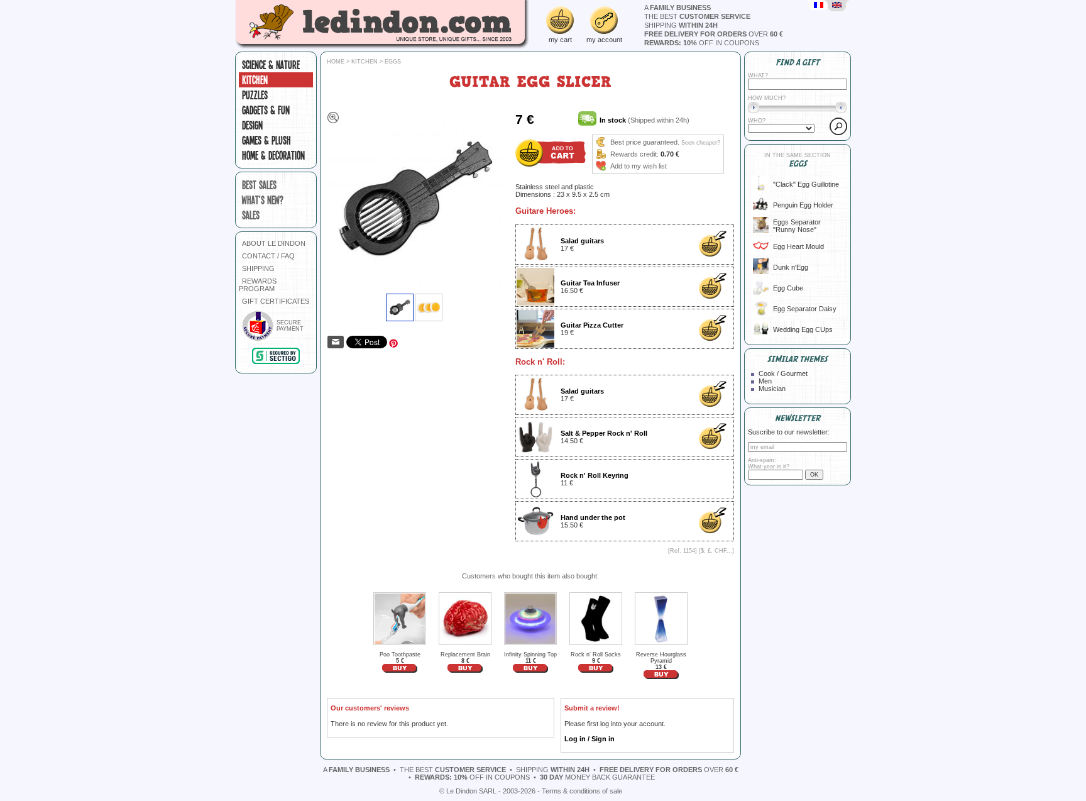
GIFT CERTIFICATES (275, 301)
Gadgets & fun (266, 110)
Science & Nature (271, 64)
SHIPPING (258, 268)
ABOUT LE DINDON (273, 243)
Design (252, 125)
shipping (681, 25)
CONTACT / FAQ (268, 256)
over (713, 34)
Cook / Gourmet (783, 373)
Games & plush (266, 140)
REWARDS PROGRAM (258, 284)
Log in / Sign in (589, 739)
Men (765, 381)
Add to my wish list (638, 166)
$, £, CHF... (716, 551)
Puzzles (255, 94)
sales (251, 215)
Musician (772, 388)
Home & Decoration (273, 155)
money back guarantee (597, 777)
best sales (259, 184)
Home (335, 61)
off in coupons (701, 43)
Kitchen (255, 79)
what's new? (262, 199)
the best (697, 16)
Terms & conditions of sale (582, 791)
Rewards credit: (634, 154)
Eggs (393, 61)
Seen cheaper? (700, 143)
